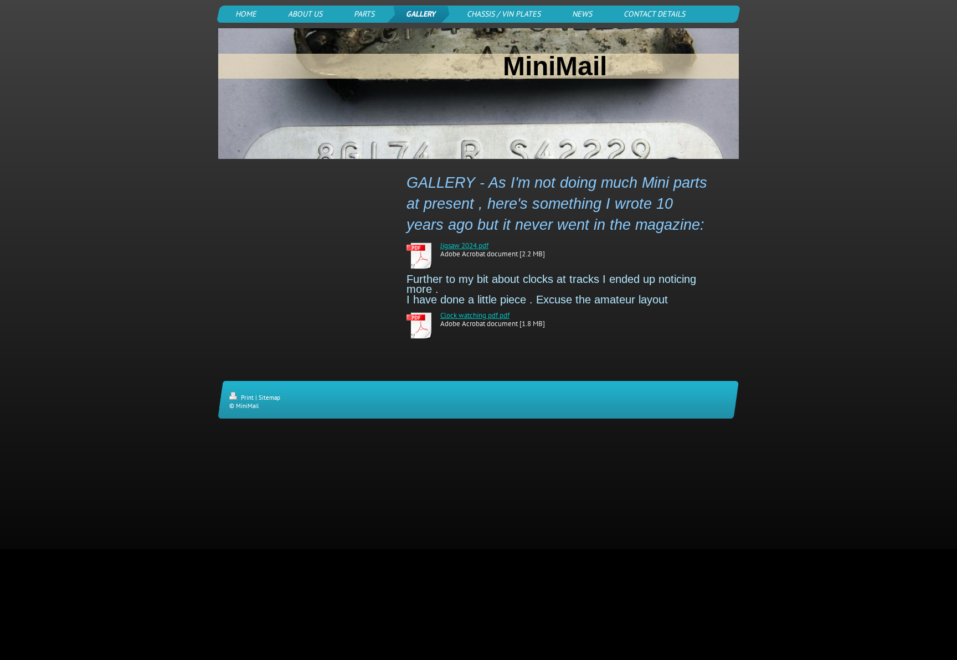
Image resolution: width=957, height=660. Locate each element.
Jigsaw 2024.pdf (464, 245)
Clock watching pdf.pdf (475, 315)
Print (247, 397)
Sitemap (269, 397)
